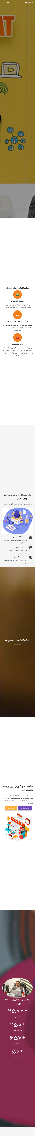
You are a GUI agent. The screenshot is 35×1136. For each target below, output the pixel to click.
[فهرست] (7, 2)
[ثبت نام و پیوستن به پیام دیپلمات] (17, 314)
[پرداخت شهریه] (17, 337)
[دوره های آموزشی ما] (17, 294)
